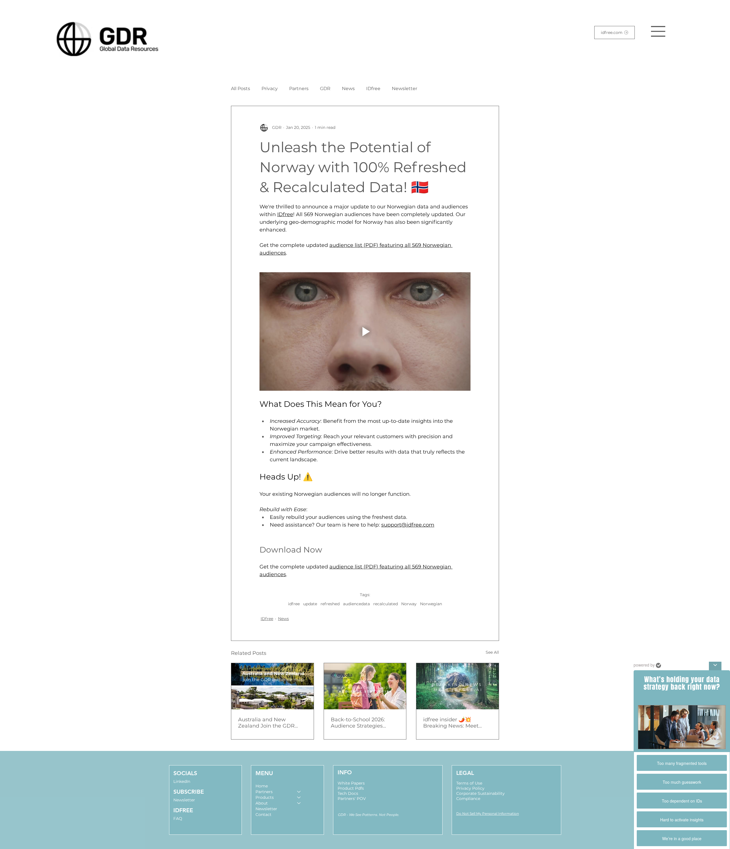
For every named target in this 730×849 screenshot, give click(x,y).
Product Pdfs (351, 788)
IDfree (373, 88)
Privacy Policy (470, 788)
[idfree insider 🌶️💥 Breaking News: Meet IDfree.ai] (457, 686)
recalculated (385, 603)
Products (265, 797)
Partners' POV (352, 798)
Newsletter (404, 88)
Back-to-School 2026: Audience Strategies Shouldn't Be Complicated (364, 722)
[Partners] (299, 792)
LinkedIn (181, 781)
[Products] (299, 797)
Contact (263, 814)
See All (492, 652)
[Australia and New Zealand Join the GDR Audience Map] (272, 686)
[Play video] (365, 331)
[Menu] (658, 31)
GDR (325, 88)
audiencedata (356, 603)
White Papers (351, 783)
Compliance (468, 798)
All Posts (240, 88)
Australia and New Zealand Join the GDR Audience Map (266, 722)
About (262, 803)
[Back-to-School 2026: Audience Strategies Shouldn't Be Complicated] (365, 686)
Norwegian (431, 603)
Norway (409, 603)
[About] (299, 803)
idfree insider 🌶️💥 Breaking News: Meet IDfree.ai (450, 722)
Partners (299, 88)
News (348, 88)
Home (262, 786)
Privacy (269, 88)
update (310, 603)
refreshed (330, 603)
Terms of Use (469, 783)
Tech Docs (348, 793)
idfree (294, 603)
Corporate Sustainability (480, 793)
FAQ (177, 818)
